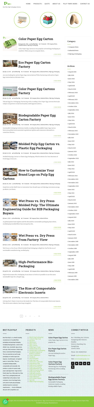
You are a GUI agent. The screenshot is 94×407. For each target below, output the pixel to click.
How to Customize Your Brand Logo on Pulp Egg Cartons (28, 174)
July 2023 (71, 137)
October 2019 (72, 248)
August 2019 (72, 255)
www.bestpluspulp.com (81, 359)
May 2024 (71, 120)
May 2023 (71, 144)
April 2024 (71, 124)
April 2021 (71, 196)
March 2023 (72, 148)
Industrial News (23, 45)
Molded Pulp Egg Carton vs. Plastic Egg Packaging (39, 146)
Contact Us (85, 4)
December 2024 (73, 103)
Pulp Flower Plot (34, 363)
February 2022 (73, 176)
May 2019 (71, 266)
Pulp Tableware (34, 376)
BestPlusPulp (34, 44)
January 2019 (72, 276)
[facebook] (72, 363)
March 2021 (72, 200)
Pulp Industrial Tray (35, 368)
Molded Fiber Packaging (37, 350)
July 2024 (71, 113)
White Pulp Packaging (36, 381)
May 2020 (71, 227)
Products (32, 357)
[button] (5, 401)
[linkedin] (84, 363)
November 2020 (73, 207)
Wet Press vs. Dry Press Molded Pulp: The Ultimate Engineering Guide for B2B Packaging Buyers (31, 207)
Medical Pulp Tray (35, 349)
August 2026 (72, 72)
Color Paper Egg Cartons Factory (55, 363)
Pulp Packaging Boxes (36, 370)
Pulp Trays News (70, 4)
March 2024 (72, 127)
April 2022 (71, 172)
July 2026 (71, 75)
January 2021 (72, 203)
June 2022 (71, 165)
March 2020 (72, 234)
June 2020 (71, 224)
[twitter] (76, 363)
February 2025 (73, 99)
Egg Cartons (33, 345)
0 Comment (43, 44)
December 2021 (73, 179)
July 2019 (71, 259)
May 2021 (71, 193)
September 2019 (73, 252)
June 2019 (71, 262)
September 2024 (73, 110)
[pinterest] (88, 363)
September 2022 (73, 158)
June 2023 (71, 141)
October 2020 (72, 210)
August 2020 (72, 217)
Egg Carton (33, 344)
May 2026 (71, 82)
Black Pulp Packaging (36, 337)
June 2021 (71, 189)
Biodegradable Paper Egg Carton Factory (37, 117)
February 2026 (73, 92)
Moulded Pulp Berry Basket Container (35, 353)
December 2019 (73, 241)
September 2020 (73, 214)
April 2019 (71, 269)
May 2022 (71, 169)
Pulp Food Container (36, 365)
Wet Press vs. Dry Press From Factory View (37, 237)
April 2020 (71, 231)
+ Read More (57, 54)
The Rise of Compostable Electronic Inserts (37, 290)
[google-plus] (80, 363)
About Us (56, 4)
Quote (47, 4)
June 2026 (71, 79)
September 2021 (73, 186)
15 (39, 316)
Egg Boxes (32, 342)
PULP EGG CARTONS (36, 362)
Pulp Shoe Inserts (34, 373)
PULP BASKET (33, 358)
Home (28, 4)
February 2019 (72, 272)
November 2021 (73, 182)
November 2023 (73, 134)
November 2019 (73, 245)
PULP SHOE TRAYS (35, 375)
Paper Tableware (34, 355)
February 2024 (73, 131)
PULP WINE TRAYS (35, 378)
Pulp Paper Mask (34, 372)
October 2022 (72, 155)
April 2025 (71, 96)
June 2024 (71, 117)
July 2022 (71, 162)
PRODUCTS (37, 4)
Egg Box (32, 340)
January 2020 (72, 238)
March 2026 (72, 89)
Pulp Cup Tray (33, 360)
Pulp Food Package (35, 367)
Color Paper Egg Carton (36, 39)
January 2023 (72, 151)
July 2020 (71, 221)
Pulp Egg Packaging (32, 45)
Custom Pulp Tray (35, 339)
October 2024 (72, 106)
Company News (53, 44)
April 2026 (71, 85)
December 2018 (73, 279)
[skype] (72, 367)
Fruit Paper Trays (34, 347)
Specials (32, 380)
